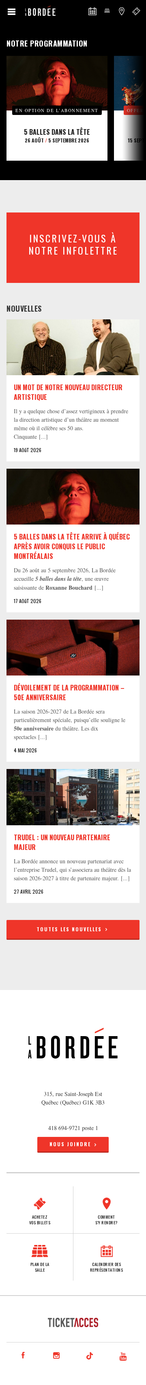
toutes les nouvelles (70, 929)
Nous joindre (70, 1144)
